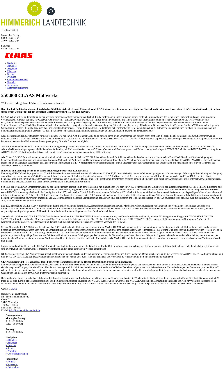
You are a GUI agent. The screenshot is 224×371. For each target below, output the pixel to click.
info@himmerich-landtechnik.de (24, 310)
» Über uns (11, 345)
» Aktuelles (11, 340)
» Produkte (11, 351)
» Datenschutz (12, 367)
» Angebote (11, 342)
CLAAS (13, 288)
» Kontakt (10, 361)
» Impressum (12, 364)
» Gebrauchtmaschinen (17, 353)
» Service (10, 348)
